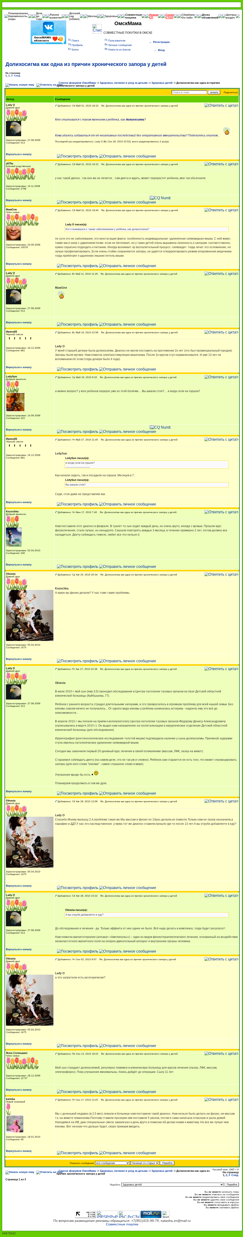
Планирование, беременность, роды (18, 16)
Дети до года (39, 16)
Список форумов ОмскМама (77, 82)
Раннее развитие (56, 16)
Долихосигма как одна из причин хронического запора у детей (86, 64)
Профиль (77, 45)
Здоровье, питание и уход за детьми (124, 82)
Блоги (75, 49)
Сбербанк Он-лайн (188, 16)
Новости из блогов (119, 49)
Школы (92, 16)
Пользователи (116, 40)
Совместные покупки (133, 16)
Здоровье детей (162, 82)
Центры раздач (231, 16)
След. (17, 75)
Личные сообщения (120, 45)
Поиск (75, 40)
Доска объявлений (210, 16)
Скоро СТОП (170, 16)
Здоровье (111, 16)
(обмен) (74, 19)
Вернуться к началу (19, 154)
